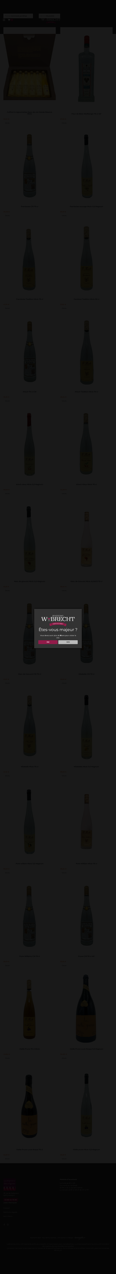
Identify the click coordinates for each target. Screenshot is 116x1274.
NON (68, 642)
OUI (48, 642)
